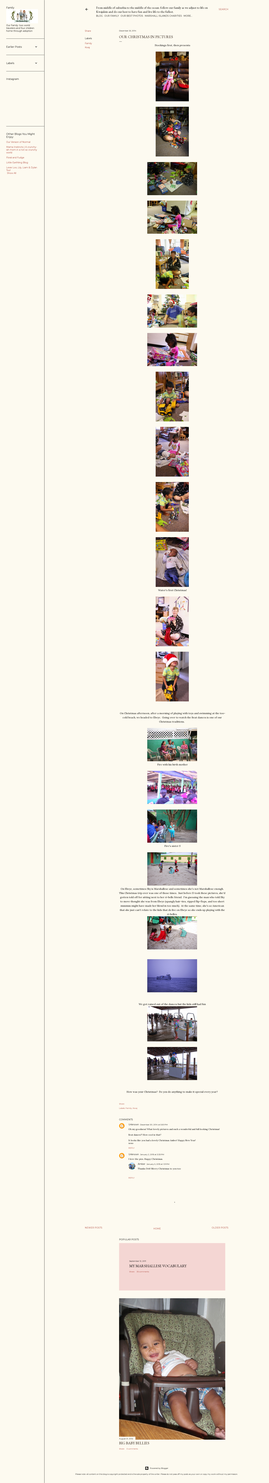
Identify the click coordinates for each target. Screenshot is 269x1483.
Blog (99, 15)
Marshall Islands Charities (163, 15)
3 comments (132, 1449)
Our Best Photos (132, 15)
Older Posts (220, 1227)
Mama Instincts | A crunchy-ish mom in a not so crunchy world (21, 150)
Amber (141, 1164)
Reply (131, 1148)
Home (157, 1228)
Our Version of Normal (18, 142)
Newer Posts (93, 1227)
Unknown (133, 1124)
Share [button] (88, 31)
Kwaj (87, 47)
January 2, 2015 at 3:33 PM (152, 1154)
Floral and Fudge (15, 157)
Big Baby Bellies (134, 1443)
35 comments (143, 1271)
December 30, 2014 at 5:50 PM (154, 1124)
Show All (11, 173)
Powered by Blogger (159, 1468)
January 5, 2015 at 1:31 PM (157, 1164)
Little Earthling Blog (17, 162)
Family (88, 43)
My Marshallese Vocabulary (157, 1265)
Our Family (111, 15)
